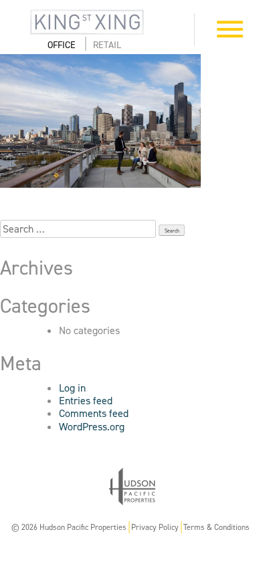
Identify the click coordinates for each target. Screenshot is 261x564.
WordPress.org (91, 427)
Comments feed (93, 413)
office (62, 45)
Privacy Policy (155, 527)
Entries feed (85, 401)
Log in (72, 388)
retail (107, 45)
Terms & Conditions (216, 527)
